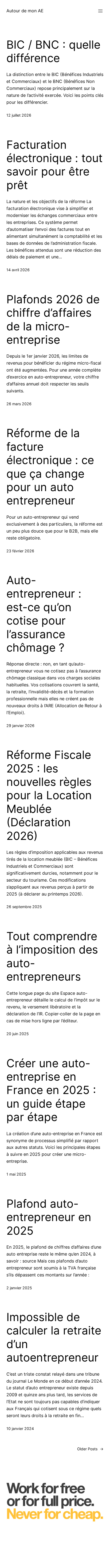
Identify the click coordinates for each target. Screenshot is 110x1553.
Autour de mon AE (25, 10)
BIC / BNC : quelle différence (53, 51)
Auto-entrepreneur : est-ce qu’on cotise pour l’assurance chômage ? (43, 613)
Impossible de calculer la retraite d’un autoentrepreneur (53, 1337)
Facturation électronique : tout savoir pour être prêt (54, 165)
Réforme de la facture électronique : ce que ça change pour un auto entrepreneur (50, 466)
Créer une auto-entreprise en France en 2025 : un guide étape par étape (51, 1090)
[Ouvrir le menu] (100, 11)
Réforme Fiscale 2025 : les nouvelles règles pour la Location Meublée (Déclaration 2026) (49, 795)
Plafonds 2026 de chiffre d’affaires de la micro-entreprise (53, 319)
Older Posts (90, 1449)
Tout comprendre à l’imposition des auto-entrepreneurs (52, 956)
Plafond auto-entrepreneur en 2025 (48, 1217)
